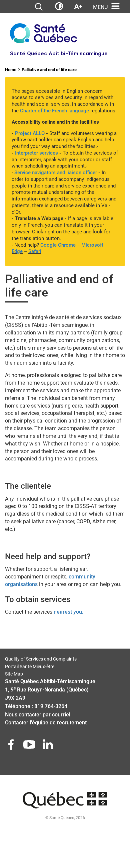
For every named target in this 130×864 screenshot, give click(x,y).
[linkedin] (48, 746)
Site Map (14, 674)
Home (10, 69)
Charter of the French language (54, 111)
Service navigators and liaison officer (55, 173)
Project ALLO (30, 133)
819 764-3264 (50, 706)
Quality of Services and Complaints (41, 659)
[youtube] (30, 746)
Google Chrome (58, 245)
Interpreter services (36, 153)
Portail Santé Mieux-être (29, 666)
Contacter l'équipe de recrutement (46, 722)
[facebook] (11, 746)
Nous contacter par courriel (37, 714)
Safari (34, 251)
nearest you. (68, 612)
